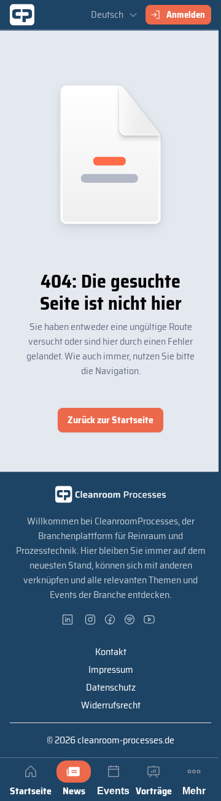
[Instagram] (91, 619)
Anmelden (185, 14)
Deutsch (107, 14)
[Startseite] (22, 14)
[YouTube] (150, 619)
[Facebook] (110, 619)
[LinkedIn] (71, 619)
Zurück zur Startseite (110, 419)
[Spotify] (130, 619)
